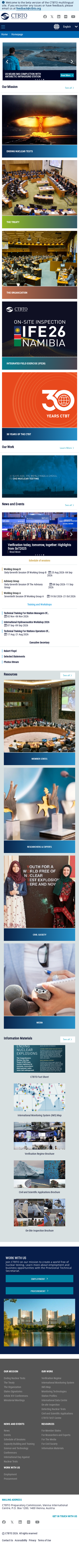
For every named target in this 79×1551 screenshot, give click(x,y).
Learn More (66, 450)
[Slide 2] (37, 82)
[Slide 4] (41, 82)
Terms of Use (44, 1542)
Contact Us (7, 1542)
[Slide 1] (35, 82)
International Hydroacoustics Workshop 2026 (26, 624)
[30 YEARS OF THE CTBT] (39, 408)
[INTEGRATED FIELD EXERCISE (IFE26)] (39, 338)
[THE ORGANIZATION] (39, 267)
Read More (66, 76)
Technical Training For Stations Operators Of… (26, 633)
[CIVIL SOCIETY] (39, 900)
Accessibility (21, 1542)
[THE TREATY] (39, 196)
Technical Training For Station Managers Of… (26, 615)
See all (68, 90)
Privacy (32, 1542)
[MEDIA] (39, 988)
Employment (38, 1281)
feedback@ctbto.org (28, 8)
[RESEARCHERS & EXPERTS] (39, 812)
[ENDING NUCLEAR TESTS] (39, 128)
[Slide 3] (39, 82)
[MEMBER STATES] (39, 724)
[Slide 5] (43, 82)
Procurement (38, 1293)
